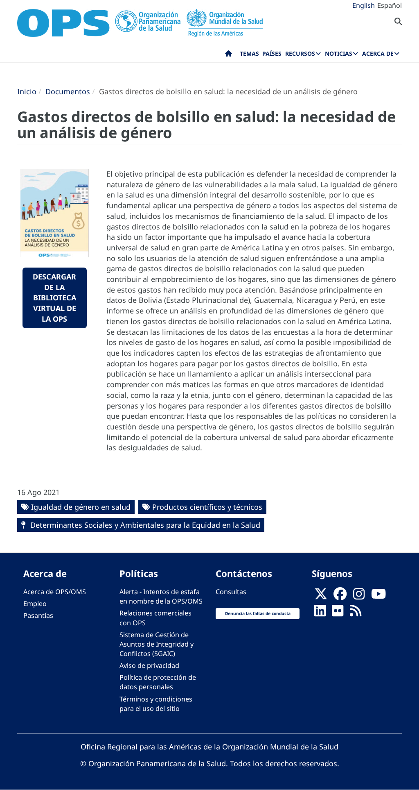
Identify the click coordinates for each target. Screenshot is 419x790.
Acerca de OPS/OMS (54, 591)
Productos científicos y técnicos (207, 507)
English (363, 5)
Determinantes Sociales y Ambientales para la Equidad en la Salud (144, 525)
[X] (320, 596)
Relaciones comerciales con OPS (155, 617)
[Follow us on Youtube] (378, 596)
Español (389, 5)
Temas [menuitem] (249, 53)
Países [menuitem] (272, 53)
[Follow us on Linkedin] (320, 613)
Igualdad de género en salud (81, 507)
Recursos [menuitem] (300, 53)
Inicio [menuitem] (228, 55)
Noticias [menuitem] (338, 53)
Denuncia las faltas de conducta (258, 613)
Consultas (231, 591)
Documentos (67, 91)
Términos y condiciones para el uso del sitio (155, 704)
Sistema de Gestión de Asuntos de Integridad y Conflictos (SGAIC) (156, 644)
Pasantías (38, 615)
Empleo (35, 603)
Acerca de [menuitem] (378, 53)
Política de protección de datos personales (157, 682)
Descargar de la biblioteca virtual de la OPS (54, 298)
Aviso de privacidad (149, 665)
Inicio (26, 91)
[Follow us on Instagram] (359, 596)
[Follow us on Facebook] (340, 596)
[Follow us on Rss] (355, 613)
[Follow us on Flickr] (337, 613)
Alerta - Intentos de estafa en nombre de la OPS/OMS (161, 596)
